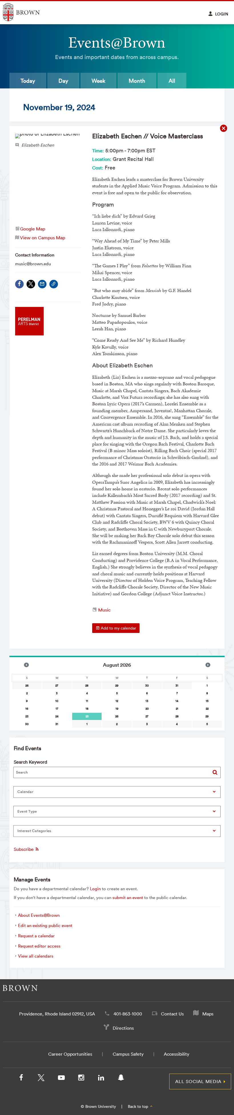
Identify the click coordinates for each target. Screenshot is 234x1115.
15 (207, 701)
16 (26, 709)
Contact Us (172, 1014)
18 (87, 709)
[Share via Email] (42, 284)
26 (27, 685)
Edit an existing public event (45, 925)
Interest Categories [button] (34, 830)
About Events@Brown (39, 915)
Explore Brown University (28, 12)
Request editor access (39, 946)
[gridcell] (87, 716)
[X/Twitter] (41, 1079)
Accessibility (176, 1054)
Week (98, 80)
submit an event (127, 897)
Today (28, 80)
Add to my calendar (118, 628)
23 (27, 716)
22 (207, 709)
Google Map (32, 229)
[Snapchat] (121, 1079)
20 (147, 709)
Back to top (138, 1106)
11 (87, 701)
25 (87, 716)
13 (147, 701)
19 (117, 709)
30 (147, 685)
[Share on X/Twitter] (31, 284)
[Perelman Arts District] (29, 333)
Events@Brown (117, 42)
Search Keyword (30, 762)
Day (63, 80)
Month (137, 80)
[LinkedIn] (101, 1079)
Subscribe (24, 849)
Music (104, 610)
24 (56, 716)
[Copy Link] (53, 284)
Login (95, 888)
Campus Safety (128, 1054)
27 (56, 685)
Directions (123, 1028)
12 (117, 701)
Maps (207, 1014)
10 (56, 701)
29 (116, 685)
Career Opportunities (70, 1054)
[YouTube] (61, 1079)
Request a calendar (36, 935)
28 (86, 685)
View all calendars (35, 956)
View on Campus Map (42, 237)
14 (176, 701)
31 (176, 685)
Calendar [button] (25, 791)
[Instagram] (81, 1079)
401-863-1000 (128, 1014)
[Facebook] (19, 284)
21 (177, 709)
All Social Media (198, 1081)
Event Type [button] (27, 811)
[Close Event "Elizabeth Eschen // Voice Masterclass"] (223, 128)
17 (57, 709)
